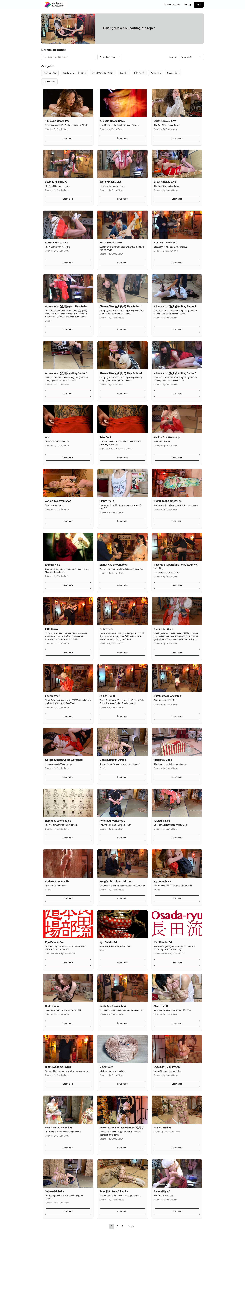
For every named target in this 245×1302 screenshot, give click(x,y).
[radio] (50, 73)
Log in (199, 4)
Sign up (187, 4)
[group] (112, 77)
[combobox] (109, 57)
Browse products (172, 4)
